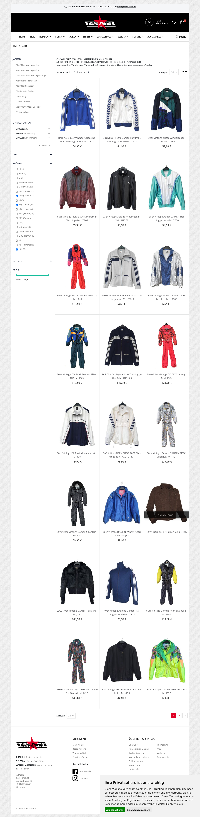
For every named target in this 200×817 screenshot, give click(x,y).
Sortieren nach (63, 72)
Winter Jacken (22, 112)
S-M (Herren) (27, 191)
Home (14, 46)
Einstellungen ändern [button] (138, 810)
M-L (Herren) (27, 213)
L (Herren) (26, 231)
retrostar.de (84, 778)
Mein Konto (78, 744)
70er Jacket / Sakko (25, 91)
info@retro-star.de (126, 6)
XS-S (23, 173)
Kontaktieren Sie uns (139, 748)
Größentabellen (136, 752)
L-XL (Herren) (27, 235)
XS (22, 168)
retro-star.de (84, 771)
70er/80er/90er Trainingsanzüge (31, 75)
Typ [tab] (14, 154)
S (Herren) (26, 186)
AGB (159, 748)
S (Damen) (26, 182)
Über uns (133, 744)
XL (22, 240)
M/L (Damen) (27, 218)
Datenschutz (163, 757)
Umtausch (134, 769)
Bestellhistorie (79, 748)
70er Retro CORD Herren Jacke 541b (167, 531)
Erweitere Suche (80, 757)
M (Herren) (26, 209)
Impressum (162, 744)
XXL (22, 249)
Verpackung (134, 765)
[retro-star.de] (100, 22)
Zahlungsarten (136, 761)
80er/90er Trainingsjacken (28, 70)
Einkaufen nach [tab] (22, 122)
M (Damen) (26, 204)
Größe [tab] (17, 163)
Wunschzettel (78, 752)
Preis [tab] (15, 270)
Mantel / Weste (23, 101)
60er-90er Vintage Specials (28, 106)
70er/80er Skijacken (25, 85)
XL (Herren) (27, 244)
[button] (174, 22)
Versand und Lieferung (140, 757)
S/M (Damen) (27, 195)
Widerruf (161, 752)
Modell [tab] (17, 261)
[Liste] (186, 72)
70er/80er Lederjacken (26, 80)
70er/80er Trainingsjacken (28, 64)
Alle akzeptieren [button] (114, 810)
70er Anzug (21, 96)
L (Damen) (25, 226)
